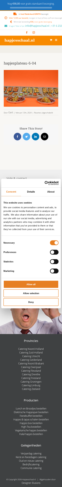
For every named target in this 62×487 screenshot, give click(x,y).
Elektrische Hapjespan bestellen (31, 412)
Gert (10, 112)
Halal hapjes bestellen (31, 434)
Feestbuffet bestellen (31, 415)
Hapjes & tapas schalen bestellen (31, 419)
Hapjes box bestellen (31, 423)
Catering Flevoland (31, 370)
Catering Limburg (31, 385)
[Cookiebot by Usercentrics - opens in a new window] (45, 183)
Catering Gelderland (31, 359)
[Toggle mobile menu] (56, 40)
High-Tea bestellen (31, 426)
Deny (31, 302)
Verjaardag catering (31, 453)
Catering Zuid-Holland (31, 352)
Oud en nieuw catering (31, 460)
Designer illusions (31, 483)
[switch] (54, 252)
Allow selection (31, 293)
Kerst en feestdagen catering (31, 457)
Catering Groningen (31, 381)
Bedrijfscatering (31, 464)
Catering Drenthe (31, 374)
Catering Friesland (31, 378)
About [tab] (50, 191)
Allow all (31, 284)
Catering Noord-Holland (31, 349)
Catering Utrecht (31, 356)
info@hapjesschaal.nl (37, 25)
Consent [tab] (11, 191)
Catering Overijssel (31, 367)
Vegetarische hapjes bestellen (31, 430)
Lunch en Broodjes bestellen (31, 408)
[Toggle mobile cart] (51, 40)
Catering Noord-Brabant (31, 363)
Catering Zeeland (31, 389)
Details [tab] (31, 191)
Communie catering (31, 468)
